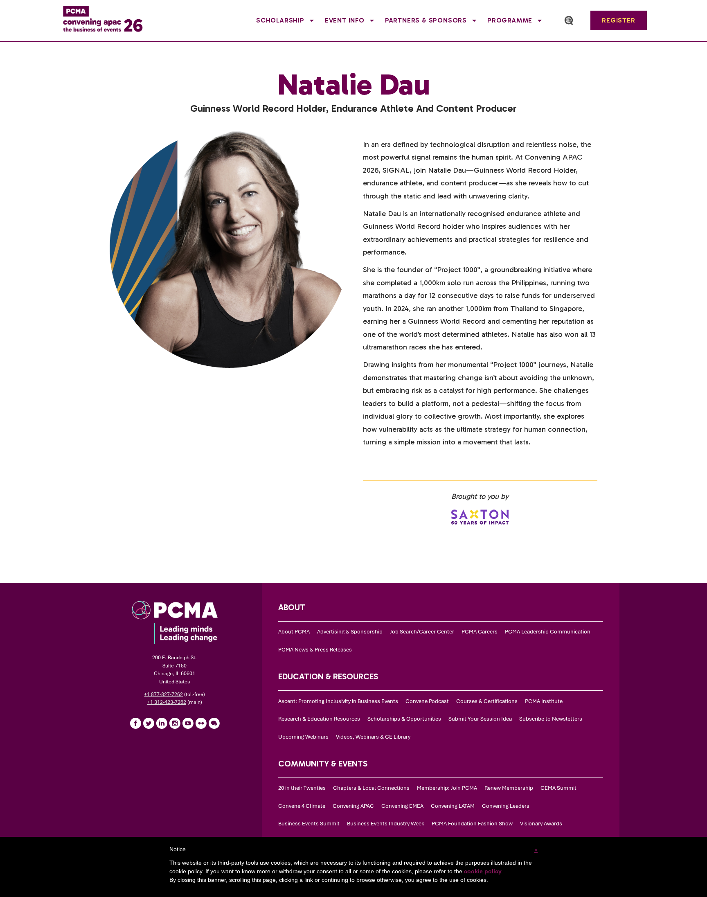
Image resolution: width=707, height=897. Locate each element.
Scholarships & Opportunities (404, 718)
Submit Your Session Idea (480, 718)
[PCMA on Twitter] (148, 723)
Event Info (345, 20)
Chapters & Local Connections (371, 787)
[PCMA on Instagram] (174, 723)
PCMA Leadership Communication (547, 631)
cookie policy (483, 871)
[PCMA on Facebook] (135, 723)
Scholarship (280, 20)
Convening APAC (353, 805)
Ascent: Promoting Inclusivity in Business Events (338, 701)
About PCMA (294, 631)
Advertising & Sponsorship (350, 631)
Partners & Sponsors (426, 20)
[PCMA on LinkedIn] (161, 723)
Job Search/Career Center (422, 631)
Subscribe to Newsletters (550, 718)
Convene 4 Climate (301, 805)
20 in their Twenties (302, 787)
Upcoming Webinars (303, 736)
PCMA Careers (480, 631)
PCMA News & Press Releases (315, 649)
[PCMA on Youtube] (188, 723)
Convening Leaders (505, 805)
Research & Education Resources (319, 718)
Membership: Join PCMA (447, 787)
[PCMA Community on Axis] (214, 723)
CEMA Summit (558, 787)
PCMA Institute (544, 701)
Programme (509, 20)
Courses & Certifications (487, 701)
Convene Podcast (427, 701)
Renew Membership (508, 787)
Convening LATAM (453, 805)
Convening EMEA (402, 805)
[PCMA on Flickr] (201, 723)
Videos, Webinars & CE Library (373, 736)
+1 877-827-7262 (163, 694)
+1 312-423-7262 (166, 702)
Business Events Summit (309, 823)
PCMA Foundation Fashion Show (472, 823)
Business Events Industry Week (385, 823)
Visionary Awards (541, 823)
